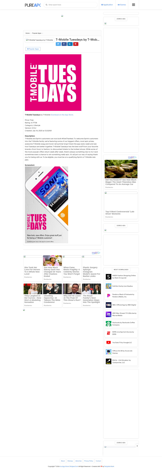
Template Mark (109, 466)
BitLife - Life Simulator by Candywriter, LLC (121, 361)
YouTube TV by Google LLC (122, 343)
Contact (98, 461)
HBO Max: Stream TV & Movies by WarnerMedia (124, 314)
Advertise (78, 461)
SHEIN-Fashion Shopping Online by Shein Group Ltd (124, 277)
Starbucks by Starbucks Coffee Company (123, 324)
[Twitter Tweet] (58, 44)
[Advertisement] (63, 24)
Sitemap (70, 461)
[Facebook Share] (64, 44)
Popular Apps (34, 49)
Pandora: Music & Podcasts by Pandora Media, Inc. (123, 296)
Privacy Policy (88, 461)
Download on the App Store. (62, 115)
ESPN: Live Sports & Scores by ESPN (123, 333)
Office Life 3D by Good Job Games (122, 352)
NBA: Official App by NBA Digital (124, 305)
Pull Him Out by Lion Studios (122, 286)
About (63, 461)
